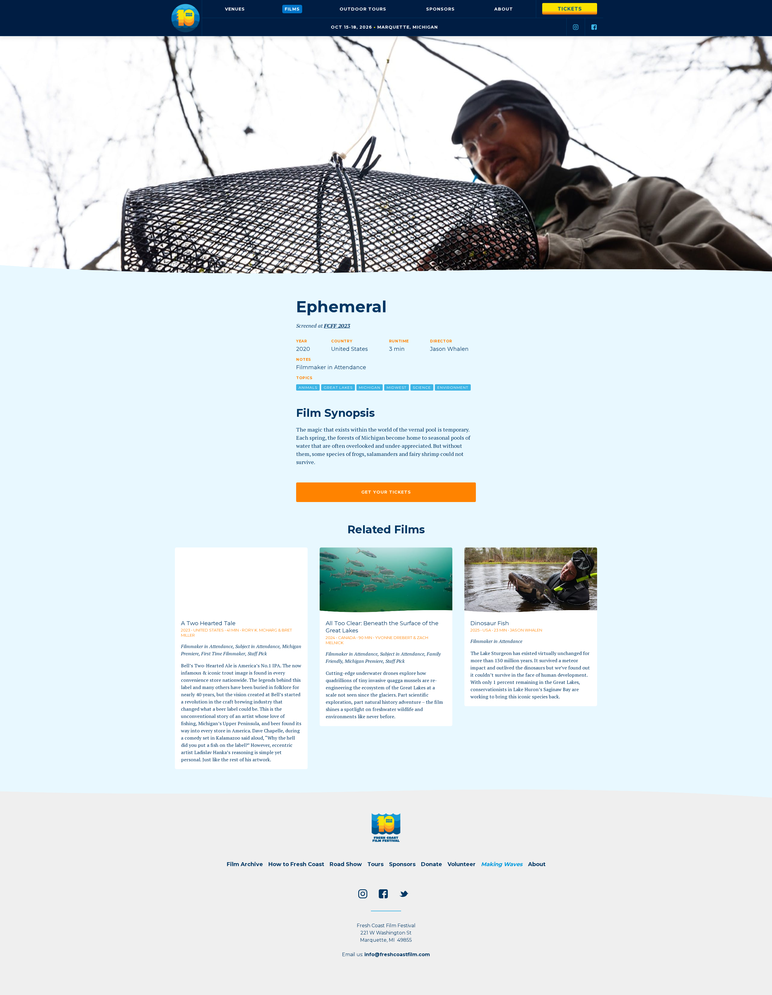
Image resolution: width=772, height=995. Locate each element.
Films (292, 9)
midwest (397, 387)
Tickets (570, 9)
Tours (363, 9)
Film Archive (245, 864)
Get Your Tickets (386, 492)
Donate (431, 864)
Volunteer (462, 864)
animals (308, 387)
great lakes (338, 387)
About (503, 9)
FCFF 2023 (337, 325)
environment (452, 387)
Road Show (346, 864)
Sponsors (440, 9)
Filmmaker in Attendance (331, 367)
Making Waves (502, 864)
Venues (235, 9)
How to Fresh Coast (296, 864)
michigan (369, 387)
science (422, 387)
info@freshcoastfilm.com (397, 954)
